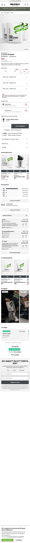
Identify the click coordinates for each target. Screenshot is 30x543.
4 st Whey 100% (5, 176)
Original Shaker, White (19, 176)
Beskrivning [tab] (5, 143)
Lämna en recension (15, 210)
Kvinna (14, 370)
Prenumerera (8, 110)
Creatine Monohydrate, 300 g (21, 282)
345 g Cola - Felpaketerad (9, 77)
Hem (2, 12)
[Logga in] (4, 4)
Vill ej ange (21, 370)
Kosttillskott (6, 12)
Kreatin (11, 12)
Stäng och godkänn (7, 540)
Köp (7, 171)
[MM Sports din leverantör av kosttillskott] (15, 4)
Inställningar (19, 540)
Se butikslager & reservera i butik (10, 139)
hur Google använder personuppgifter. (15, 536)
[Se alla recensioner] (4, 56)
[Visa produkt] (4, 173)
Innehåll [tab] (4, 147)
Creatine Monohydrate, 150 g (8, 282)
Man (8, 370)
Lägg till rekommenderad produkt (9, 116)
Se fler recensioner (15, 252)
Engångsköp (8, 104)
